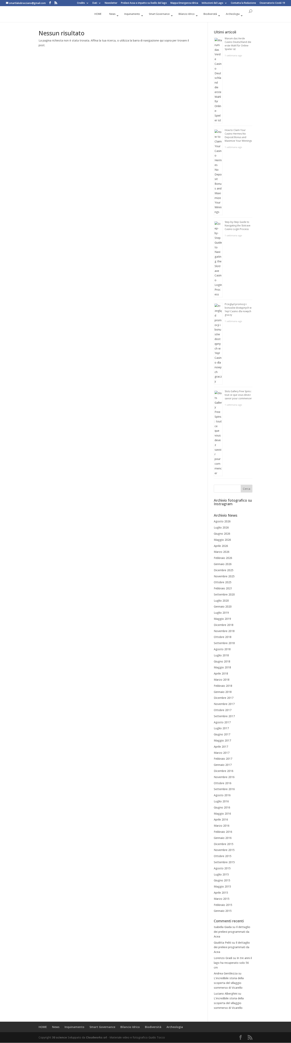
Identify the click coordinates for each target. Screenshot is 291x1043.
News (55, 1027)
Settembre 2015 (224, 862)
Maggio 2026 (222, 540)
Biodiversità (153, 1027)
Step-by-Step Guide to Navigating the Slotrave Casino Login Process (237, 225)
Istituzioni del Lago (212, 3)
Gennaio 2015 (223, 911)
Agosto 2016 (222, 795)
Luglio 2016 (221, 801)
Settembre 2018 (224, 643)
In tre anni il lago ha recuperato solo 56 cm (233, 962)
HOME (43, 1027)
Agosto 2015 (222, 868)
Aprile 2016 (221, 819)
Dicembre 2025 (223, 570)
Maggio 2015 (222, 886)
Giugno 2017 (222, 734)
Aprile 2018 (221, 673)
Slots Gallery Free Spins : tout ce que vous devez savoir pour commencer (238, 395)
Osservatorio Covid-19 (272, 3)
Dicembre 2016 (223, 771)
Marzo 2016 (221, 825)
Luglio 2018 (221, 655)
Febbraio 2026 (223, 558)
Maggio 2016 (222, 813)
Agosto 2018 (222, 649)
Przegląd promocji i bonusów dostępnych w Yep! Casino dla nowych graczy (238, 309)
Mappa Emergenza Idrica (184, 3)
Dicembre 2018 (223, 625)
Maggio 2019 (222, 619)
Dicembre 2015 (223, 844)
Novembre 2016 (224, 777)
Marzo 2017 (221, 753)
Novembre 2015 (224, 850)
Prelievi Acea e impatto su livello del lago (144, 3)
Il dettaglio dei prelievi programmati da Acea (232, 931)
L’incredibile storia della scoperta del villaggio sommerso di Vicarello (229, 982)
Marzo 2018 (221, 679)
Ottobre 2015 (222, 856)
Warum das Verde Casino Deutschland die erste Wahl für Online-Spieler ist (238, 44)
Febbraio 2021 (223, 588)
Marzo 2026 (221, 552)
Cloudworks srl (96, 1037)
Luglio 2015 (221, 874)
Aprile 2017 (221, 746)
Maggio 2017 (222, 740)
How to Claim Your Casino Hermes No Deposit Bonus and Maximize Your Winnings (238, 135)
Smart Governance (102, 1027)
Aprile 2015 (221, 892)
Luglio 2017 (221, 728)
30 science (59, 1037)
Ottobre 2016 (222, 783)
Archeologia (174, 1027)
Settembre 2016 (224, 789)
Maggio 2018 (222, 667)
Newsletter (111, 3)
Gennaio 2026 (223, 564)
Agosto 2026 (222, 521)
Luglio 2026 (221, 527)
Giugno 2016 (222, 807)
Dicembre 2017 (223, 698)
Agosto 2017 (222, 722)
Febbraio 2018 (223, 686)
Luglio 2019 (221, 612)
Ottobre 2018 (222, 637)
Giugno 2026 (222, 533)
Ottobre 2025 (222, 582)
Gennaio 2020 (223, 606)
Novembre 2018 (224, 631)
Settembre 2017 (224, 716)
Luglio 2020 (221, 600)
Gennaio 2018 (223, 692)
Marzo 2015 (221, 899)
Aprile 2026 (221, 546)
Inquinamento (74, 1027)
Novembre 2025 (224, 576)
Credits (81, 3)
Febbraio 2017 (223, 758)
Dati (94, 3)
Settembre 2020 (224, 594)
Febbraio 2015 (223, 905)
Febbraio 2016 (223, 832)
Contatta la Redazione (243, 3)
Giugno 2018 (222, 661)
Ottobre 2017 (222, 710)
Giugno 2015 (222, 880)
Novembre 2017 (224, 704)
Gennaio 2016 (223, 838)
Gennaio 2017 (223, 765)
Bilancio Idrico (130, 1027)
